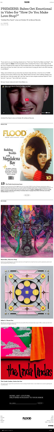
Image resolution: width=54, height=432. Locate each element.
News (1, 416)
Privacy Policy (50, 420)
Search (52, 419)
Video (2, 419)
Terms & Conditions (49, 422)
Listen (2, 422)
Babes (12, 63)
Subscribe (40, 403)
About (52, 417)
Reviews (27, 201)
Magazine (27, 124)
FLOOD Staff (5, 23)
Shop (52, 416)
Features (2, 417)
